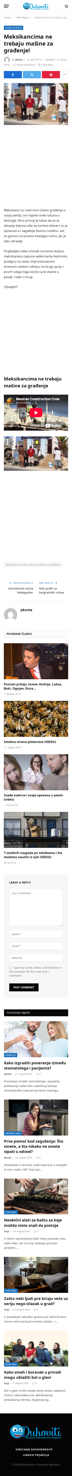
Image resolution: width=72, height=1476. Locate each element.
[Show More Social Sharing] (64, 74)
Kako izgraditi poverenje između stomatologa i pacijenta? (35, 1065)
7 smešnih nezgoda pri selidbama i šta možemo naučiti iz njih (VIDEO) (33, 855)
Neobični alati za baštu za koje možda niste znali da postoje (33, 1222)
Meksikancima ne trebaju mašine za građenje (33, 564)
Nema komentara (26, 64)
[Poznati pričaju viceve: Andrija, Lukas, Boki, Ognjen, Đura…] (36, 661)
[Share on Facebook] (13, 74)
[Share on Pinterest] (51, 74)
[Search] (66, 6)
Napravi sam (13, 1133)
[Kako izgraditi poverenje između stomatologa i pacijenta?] (36, 1039)
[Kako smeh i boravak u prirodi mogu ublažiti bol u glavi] (36, 1349)
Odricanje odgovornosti (34, 1449)
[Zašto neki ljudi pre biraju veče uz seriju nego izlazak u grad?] (36, 1275)
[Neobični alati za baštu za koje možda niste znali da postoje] (36, 1197)
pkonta (19, 59)
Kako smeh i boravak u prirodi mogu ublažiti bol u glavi (32, 1375)
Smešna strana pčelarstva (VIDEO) (30, 742)
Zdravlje (11, 1055)
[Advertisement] (36, 167)
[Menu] (6, 6)
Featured (11, 1212)
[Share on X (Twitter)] (32, 74)
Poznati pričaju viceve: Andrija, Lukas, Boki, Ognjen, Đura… (33, 686)
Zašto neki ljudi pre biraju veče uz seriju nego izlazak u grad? (36, 1301)
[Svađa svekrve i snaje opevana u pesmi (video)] (36, 772)
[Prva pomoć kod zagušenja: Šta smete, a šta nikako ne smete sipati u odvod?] (36, 1118)
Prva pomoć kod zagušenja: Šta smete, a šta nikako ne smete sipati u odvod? (33, 1146)
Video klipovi (13, 27)
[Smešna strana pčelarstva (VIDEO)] (36, 719)
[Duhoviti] (36, 6)
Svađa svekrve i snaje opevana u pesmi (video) (33, 797)
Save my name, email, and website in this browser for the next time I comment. (35, 971)
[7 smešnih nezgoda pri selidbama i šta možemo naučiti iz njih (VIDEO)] (36, 830)
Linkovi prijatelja (36, 1455)
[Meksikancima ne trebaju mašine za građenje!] (36, 104)
